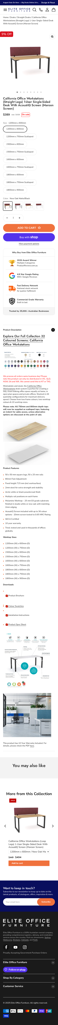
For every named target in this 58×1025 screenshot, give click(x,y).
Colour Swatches (16, 606)
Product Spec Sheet (17, 624)
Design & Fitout (48, 2)
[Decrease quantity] (7, 217)
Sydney (47, 937)
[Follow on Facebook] (6, 949)
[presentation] (5, 826)
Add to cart (17, 863)
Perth (35, 940)
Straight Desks (24, 17)
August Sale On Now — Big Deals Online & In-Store (22, 3)
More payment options (29, 243)
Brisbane (16, 940)
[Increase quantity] (19, 217)
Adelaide (25, 940)
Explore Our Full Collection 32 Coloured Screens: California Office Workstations (24, 340)
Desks (13, 17)
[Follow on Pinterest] (25, 949)
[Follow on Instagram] (15, 949)
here (32, 745)
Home (6, 17)
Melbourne (7, 940)
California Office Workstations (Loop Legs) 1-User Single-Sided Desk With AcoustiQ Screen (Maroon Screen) (28, 844)
